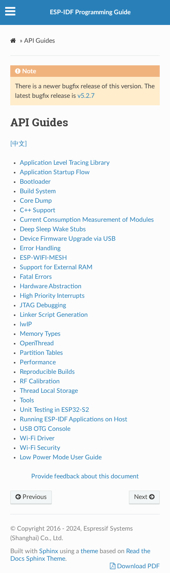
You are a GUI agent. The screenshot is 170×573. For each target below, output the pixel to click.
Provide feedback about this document (85, 476)
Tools (27, 400)
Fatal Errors (36, 277)
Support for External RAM (56, 267)
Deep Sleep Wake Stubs (53, 229)
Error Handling (40, 248)
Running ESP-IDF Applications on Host (73, 419)
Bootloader (35, 182)
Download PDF (137, 566)
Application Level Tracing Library (65, 163)
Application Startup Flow (55, 172)
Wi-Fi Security (40, 448)
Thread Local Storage (49, 391)
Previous (34, 497)
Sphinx (48, 551)
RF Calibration (40, 381)
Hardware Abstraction (50, 286)
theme (89, 551)
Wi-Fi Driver (37, 438)
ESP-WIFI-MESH (43, 258)
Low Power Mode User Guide (61, 457)
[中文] (18, 144)
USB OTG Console (45, 429)
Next (141, 497)
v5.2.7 (85, 96)
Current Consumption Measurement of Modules (87, 220)
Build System (38, 191)
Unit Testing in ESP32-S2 (54, 410)
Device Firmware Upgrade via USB (67, 239)
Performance (38, 362)
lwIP (26, 324)
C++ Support (37, 210)
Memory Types (40, 334)
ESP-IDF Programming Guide (90, 12)
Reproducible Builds (47, 372)
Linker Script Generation (54, 315)
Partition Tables (41, 353)
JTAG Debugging (43, 305)
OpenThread (37, 343)
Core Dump (36, 201)
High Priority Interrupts (52, 296)
